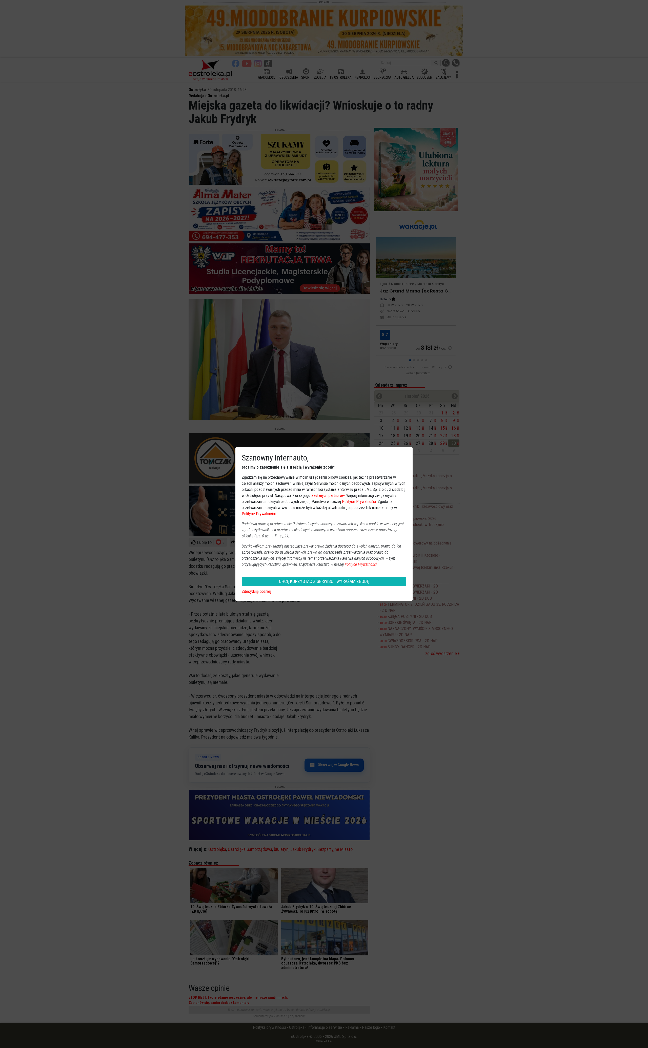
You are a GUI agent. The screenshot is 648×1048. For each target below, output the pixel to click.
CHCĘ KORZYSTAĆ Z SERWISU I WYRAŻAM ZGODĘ (324, 581)
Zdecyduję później (256, 591)
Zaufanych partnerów (328, 495)
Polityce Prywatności (359, 501)
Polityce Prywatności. (361, 564)
